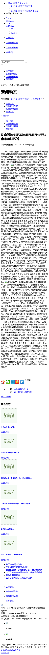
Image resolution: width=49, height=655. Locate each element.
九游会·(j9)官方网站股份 (22, 6)
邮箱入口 (10, 21)
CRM (8, 23)
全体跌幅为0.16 (21, 389)
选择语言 (10, 26)
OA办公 (9, 18)
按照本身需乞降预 (14, 564)
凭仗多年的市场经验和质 (17, 567)
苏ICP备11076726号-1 (10, 650)
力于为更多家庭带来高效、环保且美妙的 (24, 572)
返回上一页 (6, 396)
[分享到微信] (8, 382)
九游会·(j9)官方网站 (20, 99)
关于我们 (10, 38)
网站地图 (5, 652)
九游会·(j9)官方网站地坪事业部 (25, 11)
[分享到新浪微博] (3, 382)
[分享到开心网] (17, 382)
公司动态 (5, 116)
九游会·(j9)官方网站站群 (17, 3)
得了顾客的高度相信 (23, 392)
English (14, 33)
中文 (13, 28)
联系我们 (10, 52)
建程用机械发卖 (13, 575)
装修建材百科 (12, 47)
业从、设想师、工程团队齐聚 (19, 578)
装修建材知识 (12, 43)
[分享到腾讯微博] (13, 382)
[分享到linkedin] (22, 382)
